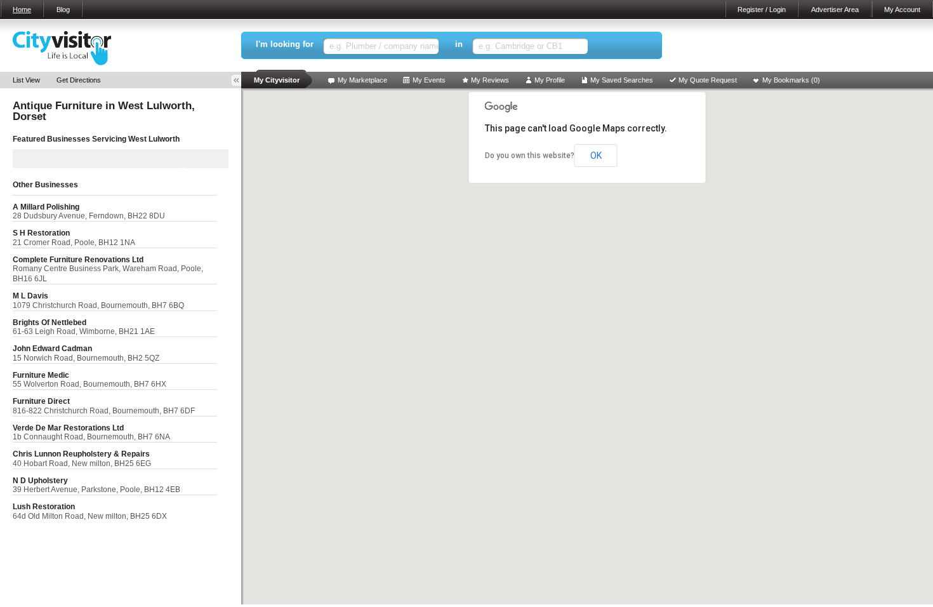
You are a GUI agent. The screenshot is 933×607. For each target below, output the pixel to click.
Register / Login (762, 9)
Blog (63, 9)
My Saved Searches (621, 80)
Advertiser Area (835, 9)
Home (22, 9)
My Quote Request (707, 80)
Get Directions (78, 80)
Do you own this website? (529, 155)
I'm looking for (285, 44)
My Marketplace (362, 80)
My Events (429, 80)
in (459, 44)
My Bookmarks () (791, 80)
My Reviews (490, 80)
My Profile (549, 80)
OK (596, 155)
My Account (902, 9)
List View (26, 80)
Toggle (240, 80)
